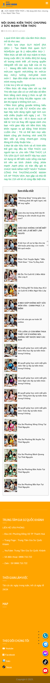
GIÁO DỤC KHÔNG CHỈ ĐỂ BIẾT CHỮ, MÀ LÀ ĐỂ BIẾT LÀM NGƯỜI (32, 230)
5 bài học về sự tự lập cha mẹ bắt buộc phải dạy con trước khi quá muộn (31, 246)
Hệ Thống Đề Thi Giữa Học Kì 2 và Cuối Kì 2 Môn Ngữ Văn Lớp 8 (32, 290)
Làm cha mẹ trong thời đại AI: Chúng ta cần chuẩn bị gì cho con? (31, 215)
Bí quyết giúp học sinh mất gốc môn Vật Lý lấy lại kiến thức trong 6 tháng (32, 366)
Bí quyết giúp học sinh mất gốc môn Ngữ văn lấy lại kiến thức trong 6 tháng (32, 381)
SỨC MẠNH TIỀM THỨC (15, 11)
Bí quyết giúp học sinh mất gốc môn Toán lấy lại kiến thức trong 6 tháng (32, 411)
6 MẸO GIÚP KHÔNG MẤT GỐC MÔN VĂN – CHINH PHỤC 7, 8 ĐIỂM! (32, 306)
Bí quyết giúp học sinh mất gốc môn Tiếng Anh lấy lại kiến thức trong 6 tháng (32, 396)
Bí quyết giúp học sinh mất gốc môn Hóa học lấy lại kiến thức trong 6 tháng (32, 351)
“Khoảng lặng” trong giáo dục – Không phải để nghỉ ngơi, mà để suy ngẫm (32, 200)
